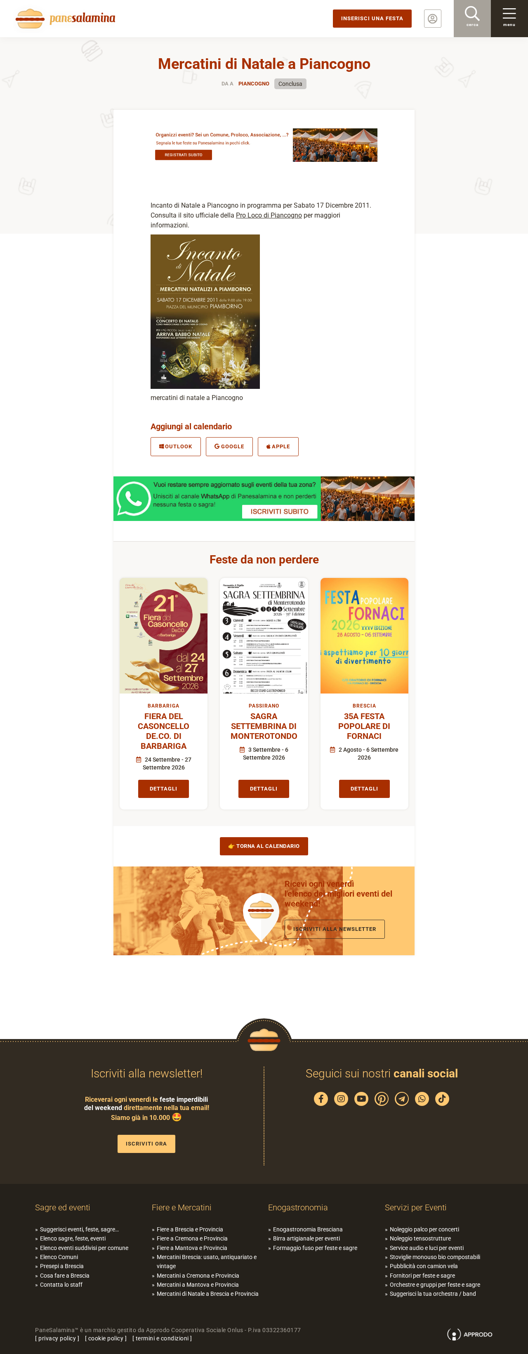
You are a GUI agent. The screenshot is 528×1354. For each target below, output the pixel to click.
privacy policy (57, 1338)
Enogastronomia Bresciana (308, 1229)
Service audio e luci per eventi (427, 1248)
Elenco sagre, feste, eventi (73, 1238)
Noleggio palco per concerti (424, 1229)
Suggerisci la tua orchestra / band (433, 1293)
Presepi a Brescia (62, 1266)
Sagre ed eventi (62, 1207)
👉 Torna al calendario (264, 846)
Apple (281, 446)
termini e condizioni (162, 1338)
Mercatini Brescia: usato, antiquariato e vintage (207, 1261)
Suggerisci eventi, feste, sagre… (79, 1229)
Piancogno (253, 83)
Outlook (178, 446)
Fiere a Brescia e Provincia (190, 1229)
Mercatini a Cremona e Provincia (198, 1275)
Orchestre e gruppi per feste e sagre (435, 1284)
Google (232, 446)
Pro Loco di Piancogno (269, 215)
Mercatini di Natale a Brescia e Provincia (208, 1293)
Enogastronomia (298, 1207)
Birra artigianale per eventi (306, 1238)
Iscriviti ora (146, 1144)
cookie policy (106, 1338)
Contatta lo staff (61, 1284)
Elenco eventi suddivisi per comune (84, 1248)
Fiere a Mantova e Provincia (192, 1248)
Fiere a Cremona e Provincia (192, 1238)
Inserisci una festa (372, 18)
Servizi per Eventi (416, 1207)
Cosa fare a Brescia (65, 1275)
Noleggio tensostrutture (420, 1238)
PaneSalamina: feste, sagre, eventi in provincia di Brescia (64, 18)
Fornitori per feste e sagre (422, 1275)
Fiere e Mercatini (182, 1207)
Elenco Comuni (59, 1257)
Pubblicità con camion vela (424, 1266)
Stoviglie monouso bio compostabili (435, 1257)
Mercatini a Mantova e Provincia (198, 1284)
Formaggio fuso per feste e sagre (315, 1248)
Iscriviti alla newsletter (334, 929)
